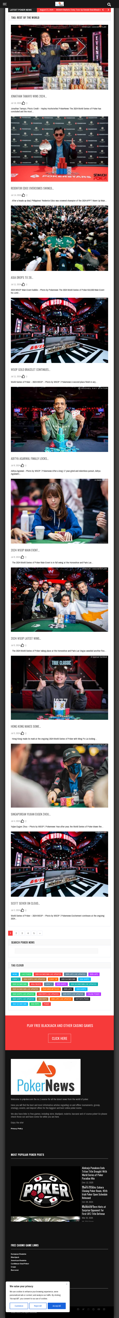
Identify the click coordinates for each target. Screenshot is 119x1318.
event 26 (53, 979)
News (14, 974)
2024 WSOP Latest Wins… (26, 638)
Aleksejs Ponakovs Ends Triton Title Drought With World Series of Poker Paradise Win (94, 1173)
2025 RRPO (42, 999)
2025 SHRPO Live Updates (23, 999)
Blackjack (15, 1257)
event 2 (49, 984)
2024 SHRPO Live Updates (34, 979)
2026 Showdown (19, 984)
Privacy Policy (17, 1129)
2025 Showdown (68, 979)
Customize (19, 1306)
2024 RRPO (35, 1004)
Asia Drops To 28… (22, 277)
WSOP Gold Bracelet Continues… (30, 369)
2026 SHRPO (81, 989)
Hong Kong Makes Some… (26, 726)
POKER (46, 1004)
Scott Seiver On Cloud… (25, 903)
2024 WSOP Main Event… (25, 550)
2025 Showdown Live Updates (48, 974)
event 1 (15, 979)
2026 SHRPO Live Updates (23, 994)
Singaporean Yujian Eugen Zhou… (31, 814)
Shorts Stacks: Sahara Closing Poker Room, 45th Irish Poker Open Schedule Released (94, 1192)
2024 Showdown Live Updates (84, 984)
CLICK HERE (59, 1038)
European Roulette (18, 1254)
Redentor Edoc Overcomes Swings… (32, 188)
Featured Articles (51, 989)
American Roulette (18, 1261)
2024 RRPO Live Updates (48, 994)
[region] (38, 1297)
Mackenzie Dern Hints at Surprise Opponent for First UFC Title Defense (94, 1210)
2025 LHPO (94, 974)
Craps (13, 1267)
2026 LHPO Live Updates (75, 974)
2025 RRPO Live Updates (73, 994)
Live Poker (26, 974)
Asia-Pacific (36, 984)
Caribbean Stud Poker (20, 1264)
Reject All (38, 1306)
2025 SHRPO (61, 984)
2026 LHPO (68, 989)
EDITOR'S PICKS (82, 999)
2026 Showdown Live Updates (25, 989)
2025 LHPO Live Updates (61, 999)
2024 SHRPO (84, 979)
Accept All (57, 1306)
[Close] (66, 1284)
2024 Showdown (19, 1004)
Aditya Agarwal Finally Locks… (30, 458)
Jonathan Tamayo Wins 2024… (29, 96)
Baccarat (15, 1270)
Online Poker (94, 994)
